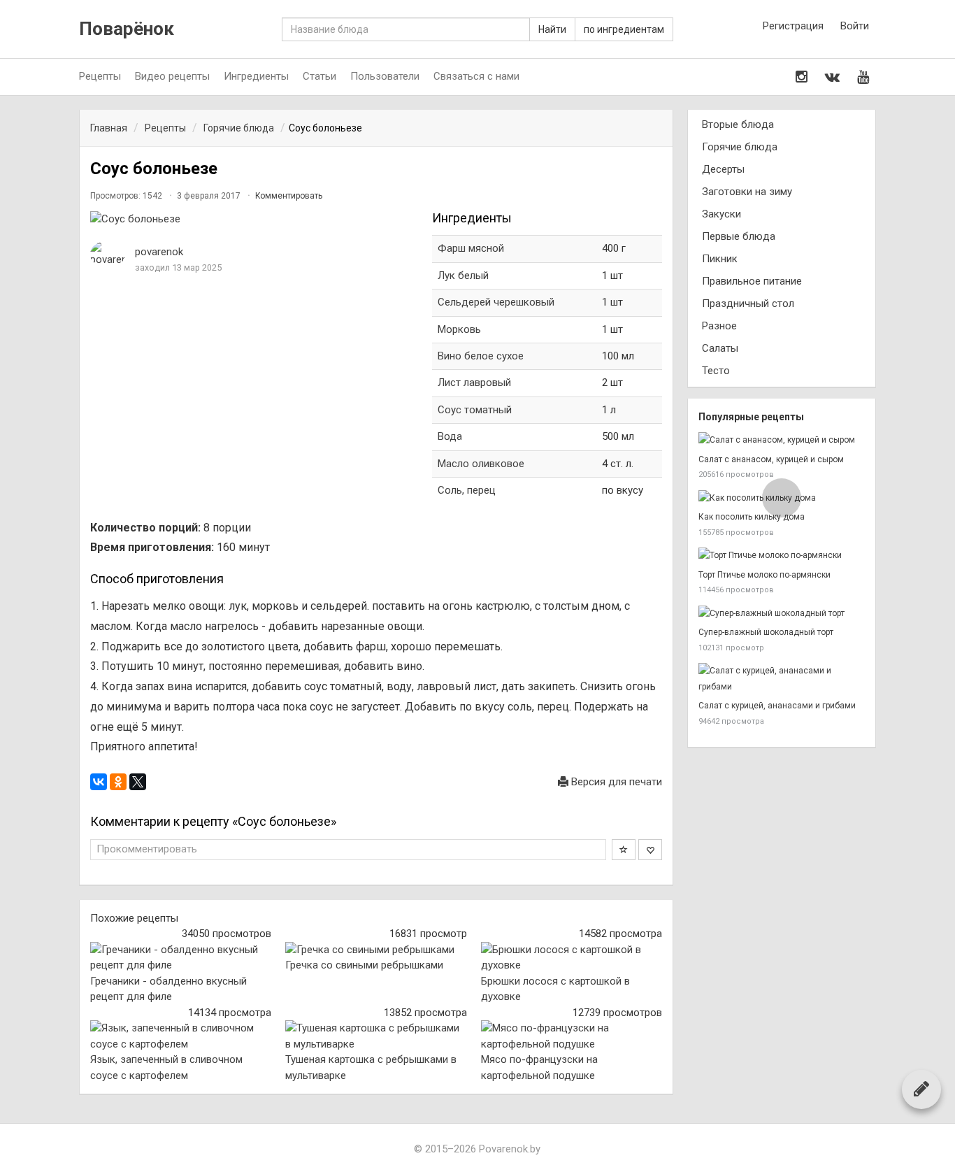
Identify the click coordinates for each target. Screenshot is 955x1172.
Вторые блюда (738, 124)
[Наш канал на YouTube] (863, 77)
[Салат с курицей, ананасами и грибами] (781, 678)
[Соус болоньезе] (254, 219)
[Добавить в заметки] (624, 849)
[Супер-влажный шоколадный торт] (781, 614)
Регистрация (793, 26)
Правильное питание (752, 281)
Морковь (459, 329)
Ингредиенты (256, 76)
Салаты (720, 348)
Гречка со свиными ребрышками (364, 965)
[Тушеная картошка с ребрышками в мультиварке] (375, 1036)
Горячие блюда (739, 147)
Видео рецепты (172, 76)
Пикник (720, 258)
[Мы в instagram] (801, 77)
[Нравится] (650, 849)
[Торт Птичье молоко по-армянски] (781, 556)
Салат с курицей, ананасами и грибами (777, 705)
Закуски (721, 214)
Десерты (723, 169)
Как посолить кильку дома (751, 517)
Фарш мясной (471, 248)
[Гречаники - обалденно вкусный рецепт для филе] (180, 957)
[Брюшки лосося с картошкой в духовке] (571, 957)
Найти (552, 29)
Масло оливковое (481, 463)
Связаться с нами (476, 76)
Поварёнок (126, 29)
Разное (719, 326)
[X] (137, 781)
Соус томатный (476, 409)
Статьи (319, 76)
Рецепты (100, 76)
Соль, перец (467, 490)
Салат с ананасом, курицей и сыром (771, 459)
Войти (854, 26)
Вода (450, 436)
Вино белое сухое (481, 356)
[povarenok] (107, 254)
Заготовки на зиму (747, 191)
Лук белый (463, 275)
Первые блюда (738, 236)
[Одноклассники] (118, 781)
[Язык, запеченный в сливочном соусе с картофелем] (180, 1036)
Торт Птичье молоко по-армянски (764, 575)
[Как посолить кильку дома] (781, 498)
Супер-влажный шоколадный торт (765, 632)
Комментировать (288, 196)
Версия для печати (615, 782)
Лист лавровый (476, 382)
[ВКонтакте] (98, 781)
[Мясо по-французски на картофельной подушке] (571, 1036)
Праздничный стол (748, 303)
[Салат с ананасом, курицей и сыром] (781, 440)
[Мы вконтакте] (832, 77)
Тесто (716, 370)
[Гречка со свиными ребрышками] (375, 950)
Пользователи (384, 76)
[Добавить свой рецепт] (921, 1089)
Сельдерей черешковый (496, 302)
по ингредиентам (624, 29)
